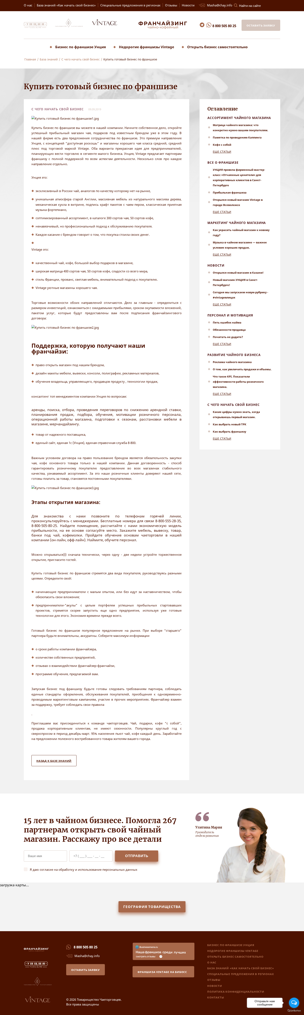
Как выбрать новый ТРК (229, 424)
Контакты (215, 997)
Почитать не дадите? (228, 337)
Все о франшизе (222, 162)
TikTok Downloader (15, 66)
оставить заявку (261, 25)
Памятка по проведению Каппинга (237, 137)
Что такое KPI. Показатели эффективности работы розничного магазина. (238, 382)
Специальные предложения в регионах (130, 5)
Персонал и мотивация (230, 315)
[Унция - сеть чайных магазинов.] (39, 27)
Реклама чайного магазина (232, 362)
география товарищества (152, 906)
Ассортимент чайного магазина (239, 118)
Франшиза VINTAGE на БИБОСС (162, 972)
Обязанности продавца (229, 330)
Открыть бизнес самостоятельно (217, 46)
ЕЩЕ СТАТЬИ (222, 152)
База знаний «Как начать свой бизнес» (66, 5)
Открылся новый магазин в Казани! (238, 272)
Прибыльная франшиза (230, 192)
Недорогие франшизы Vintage (146, 46)
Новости (188, 5)
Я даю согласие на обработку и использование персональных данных (83, 869)
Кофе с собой (222, 145)
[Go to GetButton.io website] (294, 1010)
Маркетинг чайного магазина (236, 223)
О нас (28, 5)
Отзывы (171, 5)
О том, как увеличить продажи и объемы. (242, 369)
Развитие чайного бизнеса (234, 355)
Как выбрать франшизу (229, 431)
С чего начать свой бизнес (233, 405)
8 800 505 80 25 (224, 25)
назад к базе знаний (54, 761)
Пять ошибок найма (227, 322)
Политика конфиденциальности (235, 991)
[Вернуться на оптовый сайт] (108, 27)
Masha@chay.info (219, 5)
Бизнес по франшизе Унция (80, 46)
